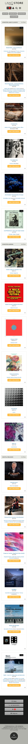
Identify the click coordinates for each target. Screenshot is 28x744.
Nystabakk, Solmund (20, 198)
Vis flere (23, 22)
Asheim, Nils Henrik (9, 127)
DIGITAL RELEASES (7, 457)
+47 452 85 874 (14, 705)
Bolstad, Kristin (14, 342)
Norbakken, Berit (7, 198)
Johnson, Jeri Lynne (14, 521)
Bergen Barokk (18, 377)
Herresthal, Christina (8, 629)
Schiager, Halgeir (12, 234)
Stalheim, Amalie (7, 678)
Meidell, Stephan (10, 377)
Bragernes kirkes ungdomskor (10, 556)
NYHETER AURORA (7, 244)
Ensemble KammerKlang (10, 592)
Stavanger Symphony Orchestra (15, 91)
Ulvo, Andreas (17, 88)
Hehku (22, 629)
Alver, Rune (12, 485)
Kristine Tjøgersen (14, 273)
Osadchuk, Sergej (6, 681)
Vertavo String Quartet (19, 681)
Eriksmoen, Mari (7, 51)
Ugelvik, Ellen (7, 88)
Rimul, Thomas (19, 592)
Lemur (14, 412)
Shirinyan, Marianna (8, 520)
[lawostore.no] (14, 3)
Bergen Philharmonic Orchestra (10, 89)
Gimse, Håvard (14, 52)
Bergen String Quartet (14, 682)
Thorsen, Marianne (20, 51)
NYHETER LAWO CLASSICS (10, 22)
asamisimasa (14, 446)
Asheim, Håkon (20, 127)
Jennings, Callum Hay (14, 679)
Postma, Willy (12, 163)
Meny (14, 701)
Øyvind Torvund (14, 307)
